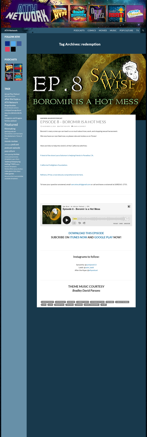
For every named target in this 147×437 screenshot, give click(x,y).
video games (9, 174)
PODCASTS (79, 30)
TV (137, 30)
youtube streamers (11, 178)
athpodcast (93, 270)
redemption (59, 304)
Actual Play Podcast (12, 94)
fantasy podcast (11, 121)
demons (14, 113)
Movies (103, 30)
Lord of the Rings (122, 302)
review (16, 154)
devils (19, 113)
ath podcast (60, 302)
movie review (11, 141)
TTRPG (13, 164)
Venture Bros (9, 169)
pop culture (10, 151)
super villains (15, 159)
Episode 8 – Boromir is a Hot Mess (73, 121)
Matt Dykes (19, 133)
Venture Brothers (18, 169)
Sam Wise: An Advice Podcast (51, 118)
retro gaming (9, 154)
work (104, 304)
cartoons (16, 108)
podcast (15, 144)
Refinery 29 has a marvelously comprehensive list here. (61, 175)
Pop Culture (126, 30)
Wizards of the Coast (11, 176)
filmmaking (10, 128)
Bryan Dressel (9, 108)
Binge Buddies (10, 105)
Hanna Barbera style (10, 133)
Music (113, 30)
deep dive (8, 113)
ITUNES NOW (78, 237)
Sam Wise (70, 304)
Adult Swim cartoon (10, 96)
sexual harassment (92, 304)
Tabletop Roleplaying (12, 162)
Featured (110, 302)
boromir (71, 302)
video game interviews (12, 171)
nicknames (8, 145)
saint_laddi (89, 267)
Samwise (79, 304)
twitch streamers (11, 166)
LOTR (44, 304)
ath (20, 99)
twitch (17, 164)
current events (82, 302)
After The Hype (64, 126)
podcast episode (12, 147)
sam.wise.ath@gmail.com (80, 184)
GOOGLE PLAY (103, 237)
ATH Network (11, 30)
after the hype (11, 99)
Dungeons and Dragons (13, 118)
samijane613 (91, 265)
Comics (92, 30)
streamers (8, 159)
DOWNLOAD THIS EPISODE (86, 233)
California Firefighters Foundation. (54, 165)
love (50, 304)
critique (8, 110)
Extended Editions (97, 302)
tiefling (7, 164)
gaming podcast (10, 131)
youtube (20, 176)
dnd (6, 115)
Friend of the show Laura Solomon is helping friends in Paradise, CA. (66, 155)
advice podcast (47, 302)
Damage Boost (16, 110)
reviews (16, 157)
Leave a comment (79, 126)
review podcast (9, 157)
